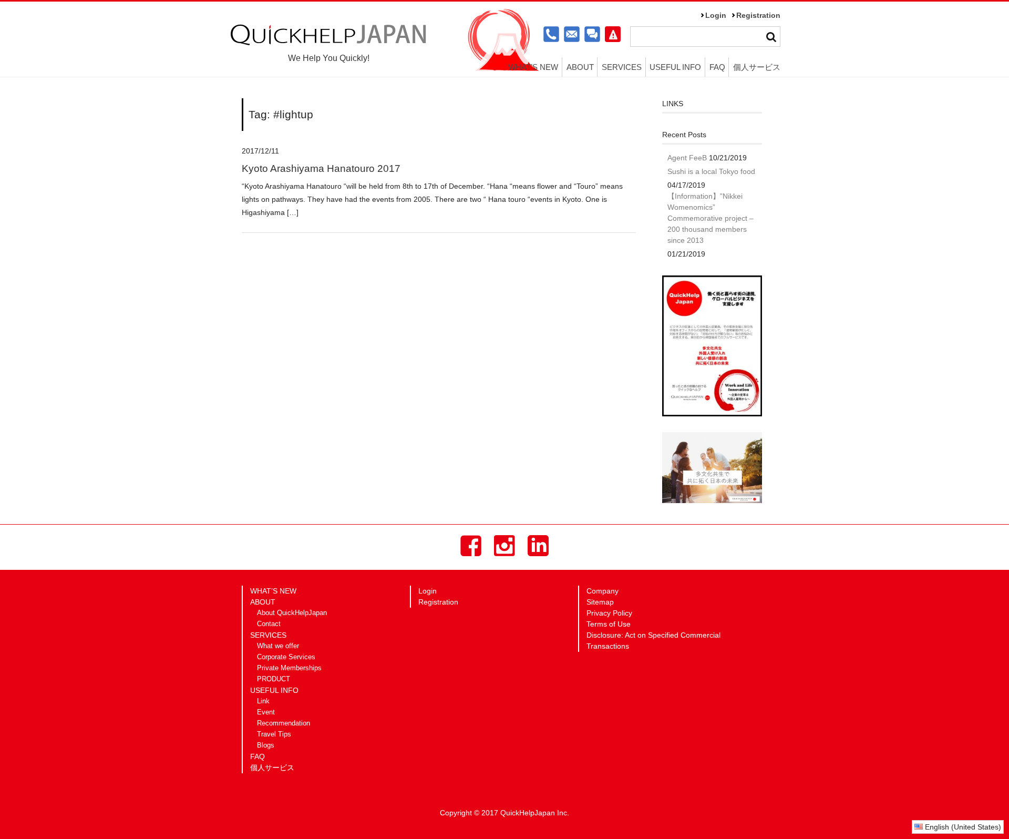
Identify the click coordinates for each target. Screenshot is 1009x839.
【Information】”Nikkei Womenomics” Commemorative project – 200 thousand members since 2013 (710, 218)
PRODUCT (273, 679)
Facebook (470, 545)
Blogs (265, 745)
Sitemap (600, 602)
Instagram (504, 545)
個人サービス (756, 67)
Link (263, 701)
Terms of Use (608, 624)
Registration (758, 15)
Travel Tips (274, 734)
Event (266, 712)
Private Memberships (289, 668)
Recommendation (283, 723)
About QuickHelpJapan (292, 613)
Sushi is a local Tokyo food (711, 171)
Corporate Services (286, 657)
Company (602, 591)
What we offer (278, 646)
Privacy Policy (609, 613)
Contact (269, 624)
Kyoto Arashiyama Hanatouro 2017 (321, 168)
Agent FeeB (687, 158)
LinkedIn (538, 545)
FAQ (717, 67)
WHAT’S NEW (533, 67)
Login (715, 15)
